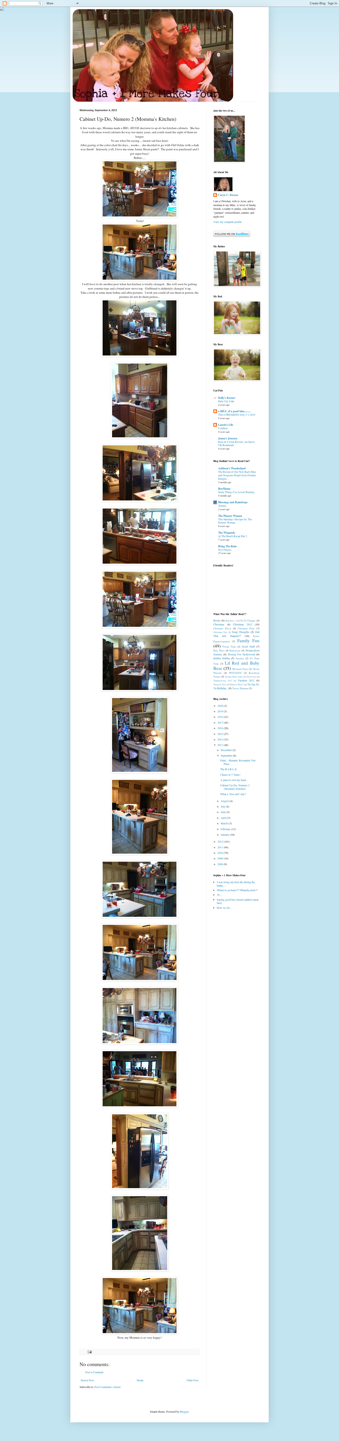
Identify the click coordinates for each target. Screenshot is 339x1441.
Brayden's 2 (231, 620)
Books (216, 620)
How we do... (224, 907)
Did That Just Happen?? (236, 634)
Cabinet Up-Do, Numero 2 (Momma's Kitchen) (235, 786)
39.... (219, 895)
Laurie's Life (225, 425)
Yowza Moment (240, 688)
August (225, 801)
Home (140, 1380)
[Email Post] (89, 1351)
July (223, 806)
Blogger (184, 1411)
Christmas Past (220, 632)
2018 (220, 717)
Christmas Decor (222, 628)
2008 (220, 864)
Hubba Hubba (221, 658)
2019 (220, 711)
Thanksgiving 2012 (222, 680)
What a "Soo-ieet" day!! (233, 794)
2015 (220, 734)
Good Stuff (248, 646)
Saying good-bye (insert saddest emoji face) (238, 901)
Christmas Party (246, 628)
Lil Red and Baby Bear (236, 665)
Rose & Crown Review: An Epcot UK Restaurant (236, 443)
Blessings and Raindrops (233, 502)
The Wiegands (226, 533)
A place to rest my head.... (234, 780)
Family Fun (248, 640)
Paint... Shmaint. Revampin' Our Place (238, 761)
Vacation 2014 (219, 684)
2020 (220, 705)
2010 (220, 853)
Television (251, 676)
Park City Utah (226, 401)
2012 (220, 841)
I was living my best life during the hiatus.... (236, 883)
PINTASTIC (235, 673)
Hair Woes (218, 650)
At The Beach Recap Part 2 (232, 536)
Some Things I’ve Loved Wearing (236, 492)
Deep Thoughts (241, 632)
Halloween (234, 650)
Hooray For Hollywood (241, 654)
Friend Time (229, 646)
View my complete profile (227, 222)
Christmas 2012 (242, 624)
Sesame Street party (234, 676)
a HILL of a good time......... (234, 411)
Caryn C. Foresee (228, 195)
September (227, 755)
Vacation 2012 (246, 680)
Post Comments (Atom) (108, 1387)
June (223, 812)
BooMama (224, 489)
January (225, 834)
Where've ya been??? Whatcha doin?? (237, 890)
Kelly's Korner (226, 398)
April (224, 818)
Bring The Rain (227, 546)
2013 (220, 745)
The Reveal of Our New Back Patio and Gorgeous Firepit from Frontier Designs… (237, 475)
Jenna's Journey (228, 438)
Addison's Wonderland (232, 468)
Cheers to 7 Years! (230, 774)
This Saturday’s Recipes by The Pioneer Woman (235, 521)
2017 (220, 722)
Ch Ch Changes (248, 620)
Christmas (218, 624)
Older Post (192, 1380)
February (226, 829)
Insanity (240, 658)
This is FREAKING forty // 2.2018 (236, 414)
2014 (220, 739)
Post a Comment (94, 1372)
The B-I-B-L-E (228, 769)
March (225, 823)
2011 (220, 847)
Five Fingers (224, 549)
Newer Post (87, 1380)
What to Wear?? (237, 684)
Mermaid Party (240, 669)
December (226, 750)
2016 (220, 728)
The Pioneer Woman (230, 516)
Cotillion (223, 428)
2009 (220, 858)
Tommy (222, 505)
